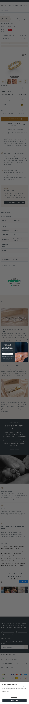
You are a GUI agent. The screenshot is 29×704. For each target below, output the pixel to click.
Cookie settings (14, 697)
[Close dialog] (27, 343)
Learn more (4, 693)
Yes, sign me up (7, 353)
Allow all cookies (14, 700)
